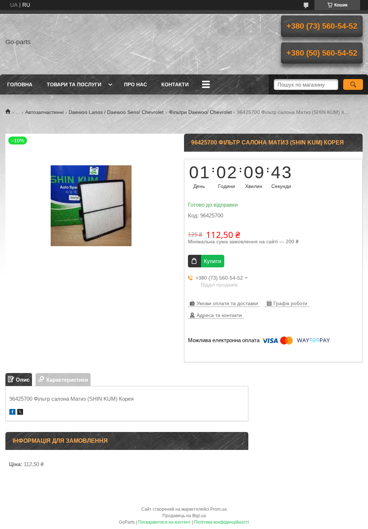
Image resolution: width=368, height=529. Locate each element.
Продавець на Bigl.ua (184, 515)
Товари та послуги (74, 84)
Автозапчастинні (44, 112)
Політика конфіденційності (221, 522)
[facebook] (12, 413)
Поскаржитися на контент (164, 522)
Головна (19, 84)
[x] (20, 413)
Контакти (175, 84)
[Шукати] (353, 84)
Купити (212, 261)
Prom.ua (218, 509)
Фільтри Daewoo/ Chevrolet (200, 112)
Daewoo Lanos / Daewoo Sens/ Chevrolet (116, 112)
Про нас (135, 84)
